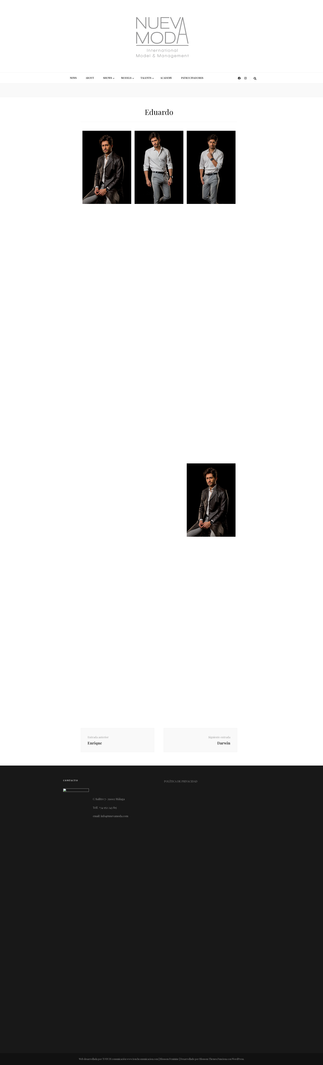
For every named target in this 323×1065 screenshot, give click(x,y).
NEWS (73, 78)
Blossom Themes (208, 1059)
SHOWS (107, 78)
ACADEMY (166, 78)
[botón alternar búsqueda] (255, 78)
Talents (145, 78)
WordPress (238, 1059)
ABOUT (90, 78)
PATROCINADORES (192, 78)
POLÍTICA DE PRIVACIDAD (180, 781)
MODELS (126, 78)
